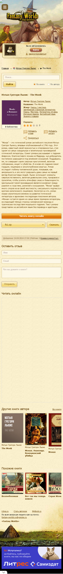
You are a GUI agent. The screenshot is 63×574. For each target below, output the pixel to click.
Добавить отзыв (32, 132)
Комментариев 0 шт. (49, 238)
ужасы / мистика (38, 107)
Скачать (54, 224)
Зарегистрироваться (37, 54)
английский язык (47, 114)
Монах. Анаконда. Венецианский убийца (35, 453)
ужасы (26, 112)
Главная (5, 68)
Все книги (56, 409)
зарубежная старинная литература (39, 109)
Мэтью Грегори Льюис (26, 68)
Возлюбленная (10, 496)
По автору (55, 84)
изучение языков (31, 114)
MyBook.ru (36, 511)
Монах (52, 452)
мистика (34, 112)
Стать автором (20, 511)
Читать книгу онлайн (31, 216)
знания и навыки (31, 116)
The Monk (7, 448)
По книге (40, 84)
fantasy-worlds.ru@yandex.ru (14, 517)
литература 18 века (48, 112)
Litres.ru (5, 511)
